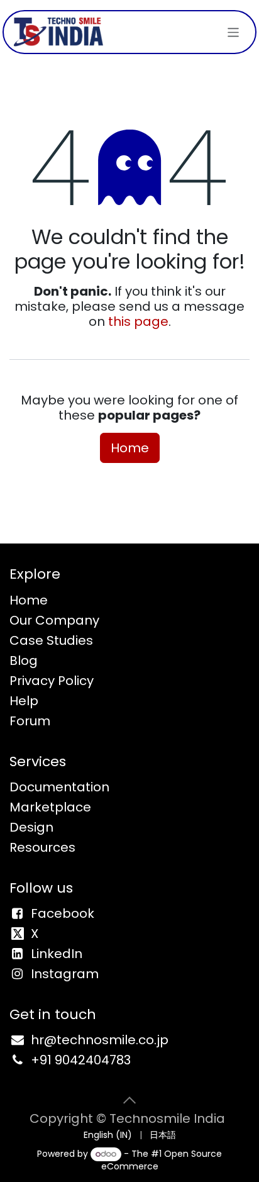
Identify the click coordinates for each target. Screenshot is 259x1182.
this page (138, 321)
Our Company (54, 620)
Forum (29, 721)
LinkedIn (56, 953)
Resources (42, 847)
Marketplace (50, 807)
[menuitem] (108, 1135)
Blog (23, 660)
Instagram (65, 974)
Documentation (59, 787)
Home (130, 448)
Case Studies (51, 640)
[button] (129, 1100)
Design (31, 827)
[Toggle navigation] (233, 32)
